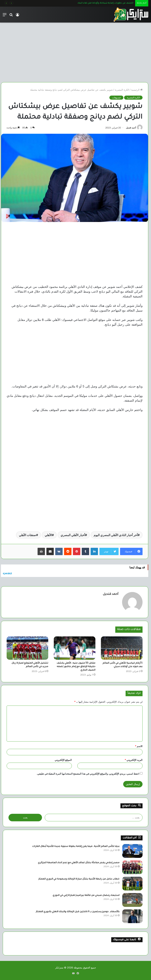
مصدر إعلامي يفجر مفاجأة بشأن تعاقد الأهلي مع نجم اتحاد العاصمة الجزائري (79, 862)
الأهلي (48, 535)
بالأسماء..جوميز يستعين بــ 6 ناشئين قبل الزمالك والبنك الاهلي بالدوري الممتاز (78, 911)
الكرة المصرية (122, 89)
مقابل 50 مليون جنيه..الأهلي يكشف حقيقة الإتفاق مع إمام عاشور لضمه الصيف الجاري (76, 666)
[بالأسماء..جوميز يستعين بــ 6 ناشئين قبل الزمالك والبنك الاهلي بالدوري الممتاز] (132, 916)
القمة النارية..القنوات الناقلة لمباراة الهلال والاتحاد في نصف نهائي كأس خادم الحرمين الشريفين (87, 3)
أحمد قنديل (131, 127)
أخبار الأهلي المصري (73, 535)
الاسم (139, 746)
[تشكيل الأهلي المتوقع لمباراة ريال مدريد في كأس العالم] (27, 648)
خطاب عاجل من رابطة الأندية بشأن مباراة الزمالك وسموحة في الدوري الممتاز (79, 879)
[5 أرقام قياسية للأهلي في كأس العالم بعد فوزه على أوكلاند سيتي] (122, 648)
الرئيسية (135, 89)
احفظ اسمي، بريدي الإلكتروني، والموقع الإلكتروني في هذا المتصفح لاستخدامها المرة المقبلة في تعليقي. (88, 773)
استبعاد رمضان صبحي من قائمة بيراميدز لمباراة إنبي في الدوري (86, 895)
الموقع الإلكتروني (63, 759)
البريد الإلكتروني (134, 759)
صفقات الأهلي (27, 535)
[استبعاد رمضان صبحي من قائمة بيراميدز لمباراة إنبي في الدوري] (132, 900)
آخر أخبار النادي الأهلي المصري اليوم (116, 535)
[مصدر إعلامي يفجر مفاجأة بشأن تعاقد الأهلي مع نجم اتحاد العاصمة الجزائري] (132, 867)
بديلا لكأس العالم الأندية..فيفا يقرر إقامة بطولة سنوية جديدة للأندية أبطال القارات (76, 846)
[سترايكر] (130, 15)
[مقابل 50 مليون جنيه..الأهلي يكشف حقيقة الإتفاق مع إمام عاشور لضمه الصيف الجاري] (74, 648)
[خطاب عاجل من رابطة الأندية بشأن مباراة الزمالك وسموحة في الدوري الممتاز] (132, 883)
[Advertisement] (74, 51)
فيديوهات (116, 97)
